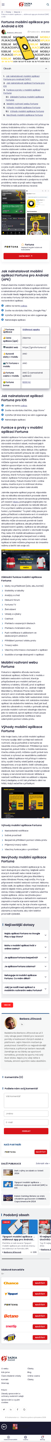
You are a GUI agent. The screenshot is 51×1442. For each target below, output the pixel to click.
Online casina (33, 1376)
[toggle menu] (3, 4)
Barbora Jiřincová (30, 1018)
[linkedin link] (22, 1024)
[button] (25, 935)
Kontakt (4, 1379)
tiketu (16, 501)
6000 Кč (26, 382)
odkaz (23, 305)
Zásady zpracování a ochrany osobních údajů (12, 1394)
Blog (29, 1372)
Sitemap (5, 1383)
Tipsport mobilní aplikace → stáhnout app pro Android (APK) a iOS (18, 1238)
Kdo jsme (5, 1372)
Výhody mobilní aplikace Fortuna (23, 107)
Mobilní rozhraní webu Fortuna (22, 103)
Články (8, 12)
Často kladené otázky (11, 1376)
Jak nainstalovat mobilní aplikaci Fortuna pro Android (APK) (21, 78)
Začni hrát (24, 256)
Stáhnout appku (31, 329)
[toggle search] (48, 4)
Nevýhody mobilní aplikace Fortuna (24, 115)
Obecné (17, 12)
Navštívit (41, 1152)
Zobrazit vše (42, 1163)
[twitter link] (4, 1409)
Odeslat (26, 1131)
